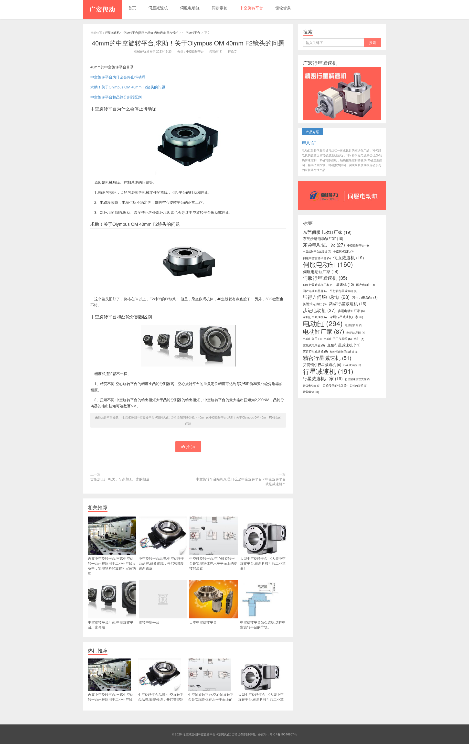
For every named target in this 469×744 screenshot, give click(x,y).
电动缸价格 (353, 325)
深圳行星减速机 (315, 317)
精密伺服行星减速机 (344, 351)
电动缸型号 (312, 339)
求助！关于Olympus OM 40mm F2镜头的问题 (127, 86)
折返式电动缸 (315, 304)
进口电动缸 (311, 385)
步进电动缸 (319, 310)
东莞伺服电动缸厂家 (327, 232)
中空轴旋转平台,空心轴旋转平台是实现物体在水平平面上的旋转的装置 (213, 563)
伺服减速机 (158, 8)
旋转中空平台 (149, 622)
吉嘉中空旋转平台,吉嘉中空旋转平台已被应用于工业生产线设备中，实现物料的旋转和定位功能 (112, 565)
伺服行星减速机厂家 (318, 285)
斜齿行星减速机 (347, 303)
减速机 (345, 284)
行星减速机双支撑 (358, 379)
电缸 (359, 338)
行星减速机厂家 (323, 378)
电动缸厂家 (323, 331)
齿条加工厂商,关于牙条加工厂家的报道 (119, 478)
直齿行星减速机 (315, 351)
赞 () (190, 446)
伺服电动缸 (190, 8)
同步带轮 (219, 8)
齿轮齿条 (283, 8)
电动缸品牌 (355, 332)
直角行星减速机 (344, 344)
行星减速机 (328, 371)
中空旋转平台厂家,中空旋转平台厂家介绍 (110, 624)
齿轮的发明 (358, 385)
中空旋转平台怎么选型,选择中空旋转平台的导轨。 (263, 624)
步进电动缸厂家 (351, 310)
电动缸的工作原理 (338, 338)
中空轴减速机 (343, 251)
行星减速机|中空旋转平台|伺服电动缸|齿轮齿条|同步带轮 (102, 9)
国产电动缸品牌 (315, 291)
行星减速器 (352, 365)
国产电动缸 (365, 285)
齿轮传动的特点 (335, 385)
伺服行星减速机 (325, 277)
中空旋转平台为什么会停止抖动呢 (117, 76)
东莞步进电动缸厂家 (323, 238)
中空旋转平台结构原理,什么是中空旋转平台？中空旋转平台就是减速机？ (241, 481)
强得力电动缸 (365, 297)
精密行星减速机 (327, 357)
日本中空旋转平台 (203, 622)
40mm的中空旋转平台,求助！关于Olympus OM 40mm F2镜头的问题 (188, 42)
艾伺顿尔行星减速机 (322, 364)
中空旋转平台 (251, 8)
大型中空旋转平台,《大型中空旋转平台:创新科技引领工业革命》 (263, 563)
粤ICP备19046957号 (283, 734)
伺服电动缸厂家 (320, 271)
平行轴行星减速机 (343, 291)
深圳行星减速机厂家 (346, 316)
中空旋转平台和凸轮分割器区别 (116, 96)
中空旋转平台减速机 (317, 251)
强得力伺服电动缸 (326, 296)
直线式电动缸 (314, 345)
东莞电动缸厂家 (324, 244)
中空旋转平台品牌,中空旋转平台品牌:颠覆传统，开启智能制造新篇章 (161, 563)
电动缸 (323, 323)
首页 (132, 8)
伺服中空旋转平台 (317, 258)
